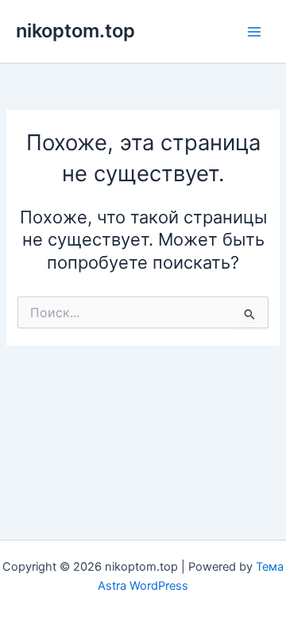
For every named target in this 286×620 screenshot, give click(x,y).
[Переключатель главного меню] (254, 31)
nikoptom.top (75, 30)
